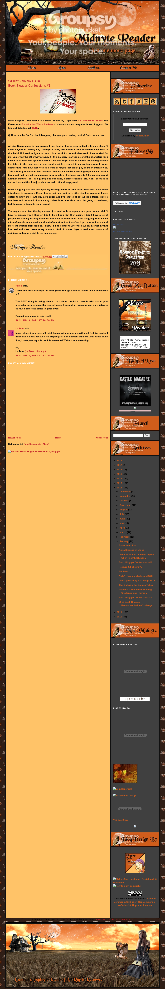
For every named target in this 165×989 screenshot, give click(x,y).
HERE (35, 128)
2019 (120, 460)
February (125, 536)
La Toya (19, 328)
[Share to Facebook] (63, 256)
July (122, 514)
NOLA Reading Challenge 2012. (136, 576)
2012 (120, 487)
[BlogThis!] (56, 256)
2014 (120, 478)
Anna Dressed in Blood (131, 550)
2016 (120, 469)
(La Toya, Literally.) (35, 351)
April (122, 527)
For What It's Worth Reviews (37, 124)
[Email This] (53, 256)
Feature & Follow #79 (130, 567)
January (124, 541)
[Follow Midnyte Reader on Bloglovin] (127, 204)
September (126, 505)
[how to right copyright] (127, 886)
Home (58, 437)
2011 (120, 612)
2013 (120, 483)
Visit (120, 820)
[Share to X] (60, 256)
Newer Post (14, 437)
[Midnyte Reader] (114, 228)
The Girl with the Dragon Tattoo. (136, 585)
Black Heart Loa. (128, 545)
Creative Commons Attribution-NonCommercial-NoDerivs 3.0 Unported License (135, 902)
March (123, 532)
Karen (18, 285)
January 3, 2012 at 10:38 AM (35, 320)
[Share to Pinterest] (66, 256)
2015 (120, 474)
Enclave (123, 571)
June (123, 518)
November (125, 496)
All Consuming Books (90, 120)
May (122, 523)
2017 (120, 465)
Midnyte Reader (119, 224)
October (124, 500)
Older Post (102, 437)
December (125, 491)
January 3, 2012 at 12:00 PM (34, 355)
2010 (120, 616)
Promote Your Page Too (122, 231)
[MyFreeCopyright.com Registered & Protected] (135, 882)
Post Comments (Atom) (36, 444)
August (124, 509)
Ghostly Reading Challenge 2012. (137, 580)
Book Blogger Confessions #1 (29, 85)
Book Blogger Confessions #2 (135, 562)
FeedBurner (142, 135)
